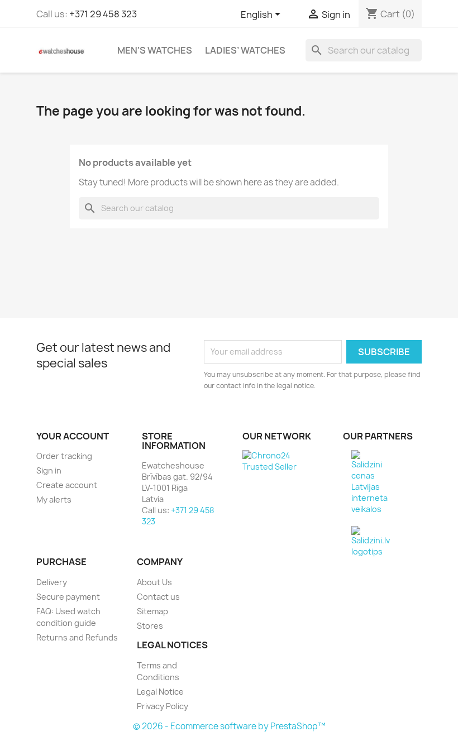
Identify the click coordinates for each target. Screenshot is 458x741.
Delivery (51, 582)
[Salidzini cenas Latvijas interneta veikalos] (369, 481)
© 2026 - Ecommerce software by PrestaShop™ (229, 726)
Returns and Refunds (77, 637)
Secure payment (68, 596)
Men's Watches (154, 50)
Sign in (48, 470)
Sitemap (152, 611)
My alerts (53, 499)
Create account (66, 485)
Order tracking (64, 456)
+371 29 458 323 (103, 14)
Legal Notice (160, 691)
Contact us (158, 596)
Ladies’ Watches (245, 50)
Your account (72, 436)
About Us (154, 582)
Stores (150, 625)
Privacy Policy (162, 706)
